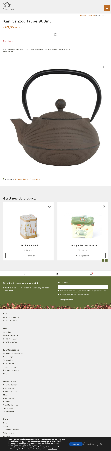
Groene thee (8, 388)
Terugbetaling (9, 367)
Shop (5, 426)
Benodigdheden (22, 179)
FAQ (5, 373)
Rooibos (6, 401)
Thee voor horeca (11, 429)
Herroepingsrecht (11, 370)
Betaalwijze (8, 357)
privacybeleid (77, 294)
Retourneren (8, 363)
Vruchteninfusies (10, 405)
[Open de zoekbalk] (57, 274)
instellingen (52, 449)
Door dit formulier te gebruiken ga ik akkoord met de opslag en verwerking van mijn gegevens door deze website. (83, 291)
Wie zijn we (8, 433)
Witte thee (8, 408)
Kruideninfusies (10, 391)
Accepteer (75, 444)
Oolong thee (8, 398)
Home (5, 423)
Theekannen (35, 179)
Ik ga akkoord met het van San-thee (74, 294)
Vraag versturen (66, 300)
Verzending (8, 360)
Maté (5, 395)
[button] (104, 67)
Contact (6, 436)
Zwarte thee (8, 412)
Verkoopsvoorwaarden (13, 353)
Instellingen (91, 444)
